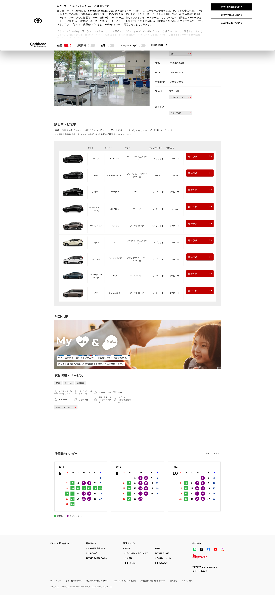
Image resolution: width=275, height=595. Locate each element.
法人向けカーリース (163, 558)
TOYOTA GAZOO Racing (96, 558)
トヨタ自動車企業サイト (96, 548)
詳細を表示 (157, 44)
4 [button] (100, 111)
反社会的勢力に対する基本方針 (153, 581)
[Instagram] (222, 549)
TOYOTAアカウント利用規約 (124, 581)
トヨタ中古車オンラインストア (135, 553)
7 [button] (117, 111)
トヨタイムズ (91, 553)
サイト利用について (74, 581)
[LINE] (194, 549)
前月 (208, 453)
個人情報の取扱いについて (97, 581)
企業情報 (173, 581)
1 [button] (83, 111)
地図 (172, 54)
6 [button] (112, 111)
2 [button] (89, 111)
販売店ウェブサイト (64, 407)
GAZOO (126, 548)
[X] (201, 549)
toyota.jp (80, 10)
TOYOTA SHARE (162, 553)
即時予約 (193, 156)
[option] (102, 74)
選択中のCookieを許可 (232, 15)
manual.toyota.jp (97, 10)
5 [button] (106, 111)
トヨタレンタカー (130, 563)
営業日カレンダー (177, 97)
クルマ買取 (127, 558)
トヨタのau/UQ (161, 563)
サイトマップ (55, 581)
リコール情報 (187, 581)
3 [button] (95, 111)
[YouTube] (215, 549)
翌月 (215, 453)
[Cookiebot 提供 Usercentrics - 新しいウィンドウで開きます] (38, 44)
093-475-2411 (177, 63)
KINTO (157, 548)
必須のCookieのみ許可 (232, 23)
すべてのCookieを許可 (232, 7)
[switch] (91, 45)
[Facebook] (208, 549)
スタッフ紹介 (176, 113)
